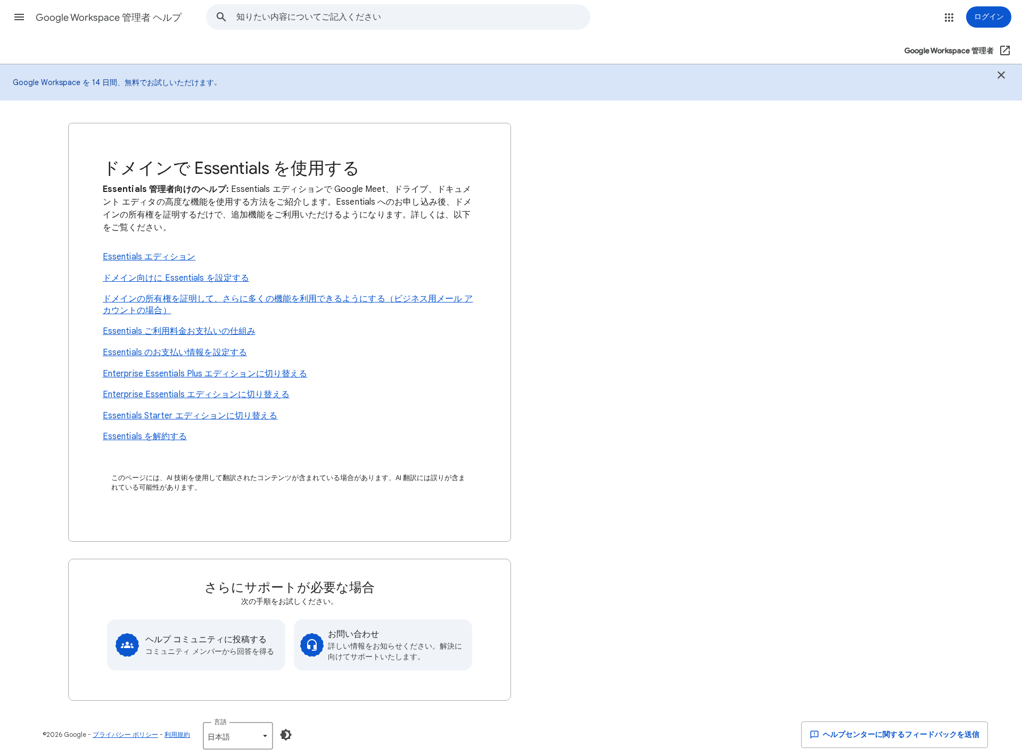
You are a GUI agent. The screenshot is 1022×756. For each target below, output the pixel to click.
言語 (220, 722)
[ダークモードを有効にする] (286, 734)
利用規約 (177, 734)
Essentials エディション (149, 256)
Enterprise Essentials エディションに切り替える (196, 394)
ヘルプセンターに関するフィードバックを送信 (900, 734)
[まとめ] (1001, 76)
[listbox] (238, 736)
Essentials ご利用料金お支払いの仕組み (179, 331)
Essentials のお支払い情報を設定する (175, 352)
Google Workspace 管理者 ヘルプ (109, 17)
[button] (19, 17)
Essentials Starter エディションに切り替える (190, 415)
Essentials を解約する (145, 436)
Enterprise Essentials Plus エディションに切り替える (205, 373)
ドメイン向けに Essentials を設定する (176, 278)
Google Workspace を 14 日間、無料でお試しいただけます (113, 82)
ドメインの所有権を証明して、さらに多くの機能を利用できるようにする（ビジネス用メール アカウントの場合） (288, 304)
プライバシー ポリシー (125, 734)
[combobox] (413, 17)
